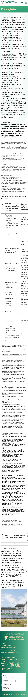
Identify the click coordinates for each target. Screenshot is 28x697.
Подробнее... (6, 688)
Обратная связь (6, 645)
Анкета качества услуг (8, 647)
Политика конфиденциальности (11, 650)
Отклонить (19, 681)
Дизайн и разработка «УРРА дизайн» (13, 694)
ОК (17, 677)
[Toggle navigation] (26, 2)
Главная (3, 643)
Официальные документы (9, 652)
